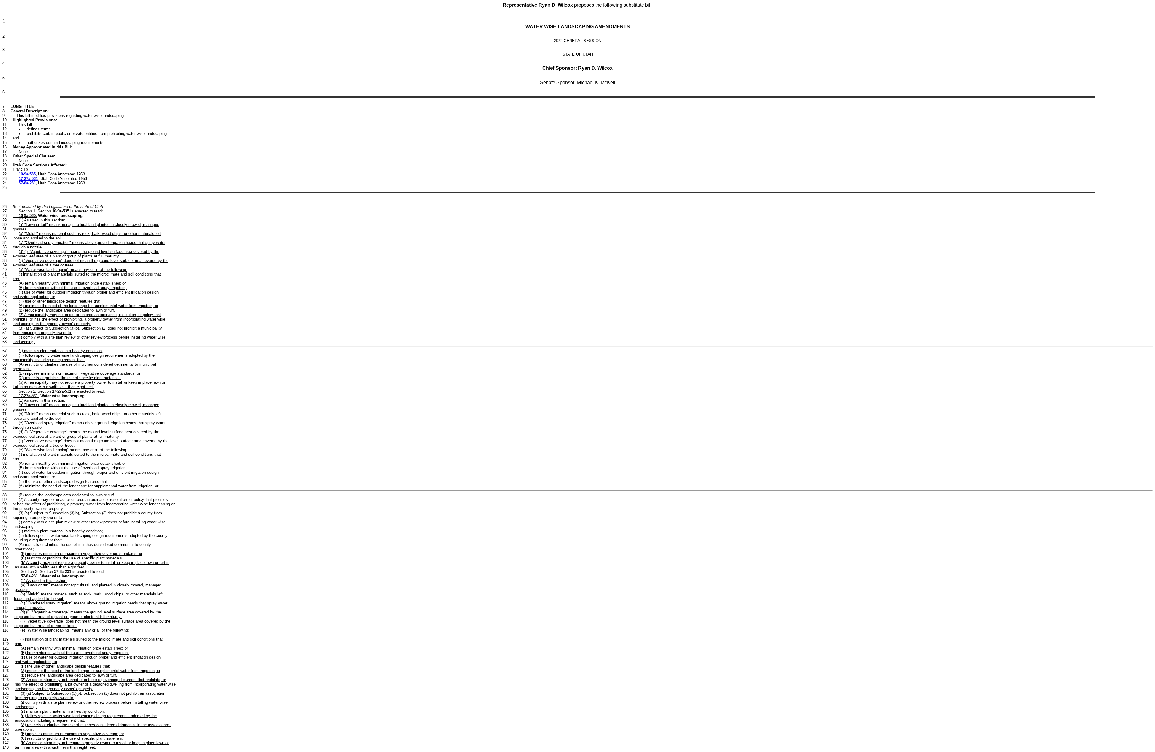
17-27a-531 (28, 178)
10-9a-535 (27, 174)
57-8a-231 (27, 183)
